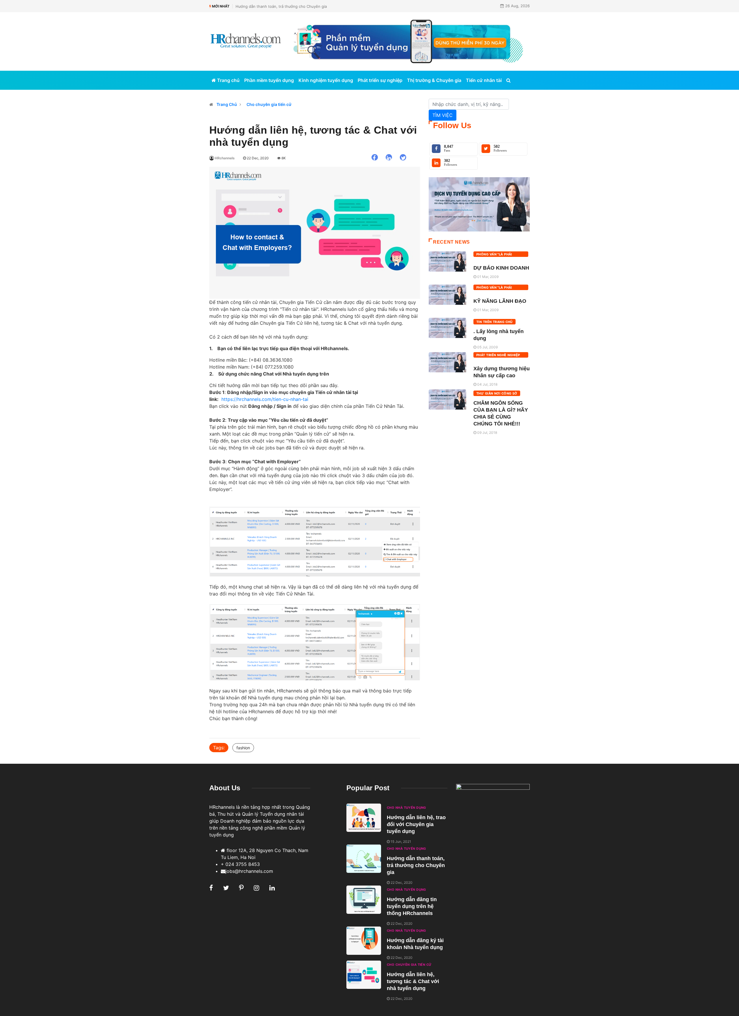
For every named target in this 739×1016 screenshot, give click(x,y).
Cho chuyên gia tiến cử (269, 104)
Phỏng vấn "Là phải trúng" (494, 254)
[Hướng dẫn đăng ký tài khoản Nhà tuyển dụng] (363, 941)
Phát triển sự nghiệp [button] (380, 80)
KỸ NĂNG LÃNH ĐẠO (499, 301)
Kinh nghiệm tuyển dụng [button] (325, 80)
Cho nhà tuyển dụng (406, 808)
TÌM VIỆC (442, 115)
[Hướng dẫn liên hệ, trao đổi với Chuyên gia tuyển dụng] (363, 818)
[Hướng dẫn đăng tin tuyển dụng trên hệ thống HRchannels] (363, 900)
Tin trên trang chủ (494, 322)
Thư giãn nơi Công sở (496, 393)
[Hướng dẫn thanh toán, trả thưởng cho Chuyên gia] (363, 859)
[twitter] (403, 157)
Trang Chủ (227, 104)
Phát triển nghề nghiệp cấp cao (498, 355)
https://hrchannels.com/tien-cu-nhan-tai (264, 399)
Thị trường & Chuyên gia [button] (434, 80)
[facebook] (375, 157)
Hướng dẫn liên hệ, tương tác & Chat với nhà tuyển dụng (413, 981)
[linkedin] (389, 157)
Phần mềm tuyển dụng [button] (269, 80)
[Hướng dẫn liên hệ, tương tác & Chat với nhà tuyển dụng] (363, 975)
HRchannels (224, 158)
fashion (243, 747)
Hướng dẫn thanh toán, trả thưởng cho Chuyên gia (281, 6)
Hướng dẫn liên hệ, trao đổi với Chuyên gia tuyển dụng (416, 824)
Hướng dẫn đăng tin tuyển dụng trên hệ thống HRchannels (412, 906)
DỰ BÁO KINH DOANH (501, 268)
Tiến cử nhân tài (484, 80)
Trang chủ (228, 80)
